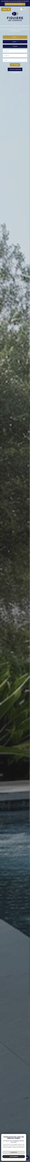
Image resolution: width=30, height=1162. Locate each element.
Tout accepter (14, 1156)
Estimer (15, 46)
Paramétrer (13, 1152)
